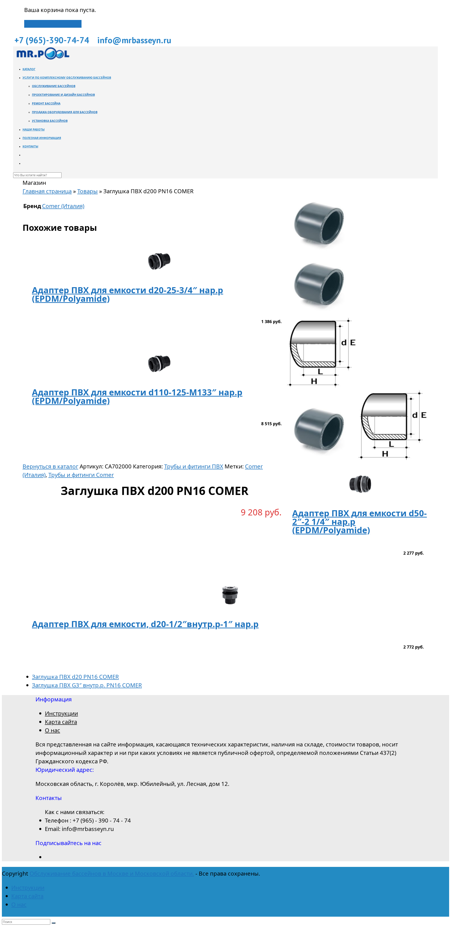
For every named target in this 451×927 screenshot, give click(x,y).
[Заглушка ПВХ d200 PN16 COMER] (321, 313)
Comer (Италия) (63, 206)
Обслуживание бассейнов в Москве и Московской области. (112, 873)
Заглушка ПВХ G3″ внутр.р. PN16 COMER (87, 685)
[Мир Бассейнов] (42, 58)
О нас (52, 730)
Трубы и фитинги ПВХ (193, 466)
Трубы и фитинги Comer (81, 475)
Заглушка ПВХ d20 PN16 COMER (75, 676)
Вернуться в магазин (53, 24)
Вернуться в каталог (50, 466)
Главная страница (47, 191)
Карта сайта (61, 722)
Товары (87, 191)
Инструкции (61, 713)
